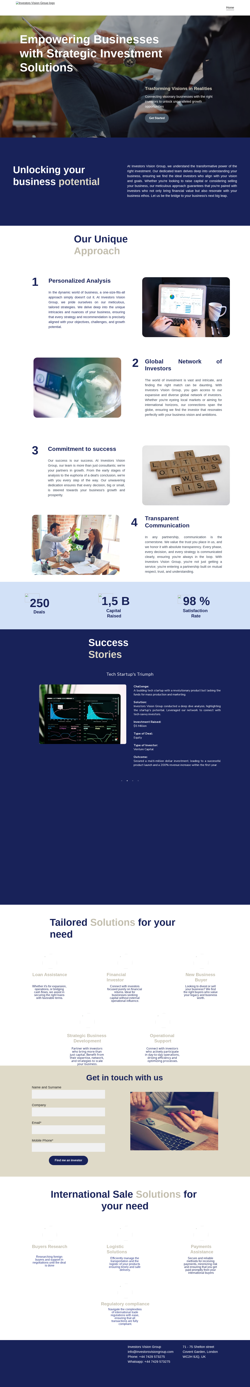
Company (39, 1105)
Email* (36, 1123)
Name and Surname (46, 1087)
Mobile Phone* (42, 1140)
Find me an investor (68, 1160)
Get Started (157, 118)
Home (230, 7)
